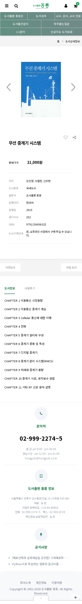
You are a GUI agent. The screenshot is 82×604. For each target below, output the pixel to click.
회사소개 (25, 583)
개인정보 (41, 583)
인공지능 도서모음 (62, 32)
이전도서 (10, 267)
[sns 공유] (74, 137)
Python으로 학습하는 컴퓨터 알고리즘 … (37, 564)
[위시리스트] (67, 137)
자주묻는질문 (62, 24)
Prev (8, 87)
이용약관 (57, 583)
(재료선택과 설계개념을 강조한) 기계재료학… (39, 558)
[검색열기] (16, 6)
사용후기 (29, 288)
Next (73, 87)
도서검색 (41, 16)
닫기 (41, 597)
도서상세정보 (72, 41)
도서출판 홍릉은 (13, 16)
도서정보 (9, 288)
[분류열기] (6, 6)
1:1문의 (20, 32)
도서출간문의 (20, 24)
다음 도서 (71, 267)
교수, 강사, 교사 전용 (68, 16)
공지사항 (41, 547)
